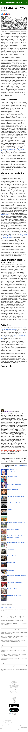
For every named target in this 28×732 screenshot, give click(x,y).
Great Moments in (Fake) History (15, 502)
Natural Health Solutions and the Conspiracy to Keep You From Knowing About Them (14, 236)
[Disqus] (14, 388)
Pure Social (14, 698)
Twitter (15, 465)
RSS (14, 702)
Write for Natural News (14, 685)
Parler (14, 695)
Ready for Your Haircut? (13, 529)
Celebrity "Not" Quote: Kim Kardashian (16, 575)
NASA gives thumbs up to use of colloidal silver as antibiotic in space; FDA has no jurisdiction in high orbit (14, 655)
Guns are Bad (10, 549)
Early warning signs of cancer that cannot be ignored (12, 620)
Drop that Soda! (11, 562)
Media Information (14, 686)
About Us (14, 683)
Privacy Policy (14, 681)
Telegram (14, 694)
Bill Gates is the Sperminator (14, 595)
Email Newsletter (14, 691)
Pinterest (20, 465)
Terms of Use (14, 682)
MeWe (2, 466)
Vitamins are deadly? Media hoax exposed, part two (12, 627)
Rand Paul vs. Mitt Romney (13, 588)
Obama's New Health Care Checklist (15, 542)
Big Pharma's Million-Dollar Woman (16, 522)
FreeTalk (14, 697)
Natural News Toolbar (14, 680)
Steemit (25, 465)
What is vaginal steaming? (6, 647)
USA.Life (14, 701)
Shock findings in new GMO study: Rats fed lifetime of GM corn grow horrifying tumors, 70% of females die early (14, 617)
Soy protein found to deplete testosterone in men (11, 629)
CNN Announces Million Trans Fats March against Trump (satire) (15, 483)
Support (14, 684)
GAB (8, 466)
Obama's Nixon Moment (13, 555)
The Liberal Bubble (12, 476)
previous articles (5, 214)
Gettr (14, 696)
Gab (14, 700)
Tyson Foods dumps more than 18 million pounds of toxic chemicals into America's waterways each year (13, 641)
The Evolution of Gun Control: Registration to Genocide (14, 536)
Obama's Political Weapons (14, 516)
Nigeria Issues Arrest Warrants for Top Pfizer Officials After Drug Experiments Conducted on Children (13, 644)
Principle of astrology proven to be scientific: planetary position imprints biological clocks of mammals (14, 637)
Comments (8, 10)
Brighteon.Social (14, 692)
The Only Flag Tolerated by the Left (15, 496)
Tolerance (9, 509)
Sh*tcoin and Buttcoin (12, 489)
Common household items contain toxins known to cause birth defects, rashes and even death (14, 666)
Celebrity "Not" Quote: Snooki (14, 582)
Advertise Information (14, 687)
